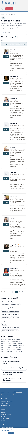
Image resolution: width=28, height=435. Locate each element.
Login (2, 9)
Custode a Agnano (17, 343)
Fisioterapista (6, 314)
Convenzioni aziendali (7, 427)
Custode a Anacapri (6, 345)
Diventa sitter (4, 403)
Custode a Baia (5, 351)
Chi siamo (3, 412)
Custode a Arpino (5, 347)
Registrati (9, 9)
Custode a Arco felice (18, 345)
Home (2, 14)
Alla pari (4, 324)
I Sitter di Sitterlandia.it (7, 401)
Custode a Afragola (16, 341)
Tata (12, 321)
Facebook (3, 395)
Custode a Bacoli (5, 349)
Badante (9, 301)
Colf (3, 301)
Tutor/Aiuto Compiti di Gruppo (10, 327)
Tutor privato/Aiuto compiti (9, 330)
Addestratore (15, 317)
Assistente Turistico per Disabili (10, 311)
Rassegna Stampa (6, 414)
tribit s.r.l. (19, 392)
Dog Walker (5, 317)
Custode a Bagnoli (16, 349)
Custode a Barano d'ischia (17, 351)
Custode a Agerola (6, 343)
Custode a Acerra (5, 341)
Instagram (9, 395)
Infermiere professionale (9, 308)
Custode (8, 14)
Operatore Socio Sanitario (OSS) (10, 304)
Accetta (10, 433)
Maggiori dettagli (5, 430)
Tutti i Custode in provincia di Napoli (10, 339)
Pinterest (15, 395)
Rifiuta (4, 433)
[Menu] (15, 9)
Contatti (3, 421)
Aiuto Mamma (20, 321)
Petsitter (15, 314)
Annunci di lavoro (5, 405)
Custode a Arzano (16, 347)
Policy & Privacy (5, 418)
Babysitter (5, 321)
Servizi (3, 416)
